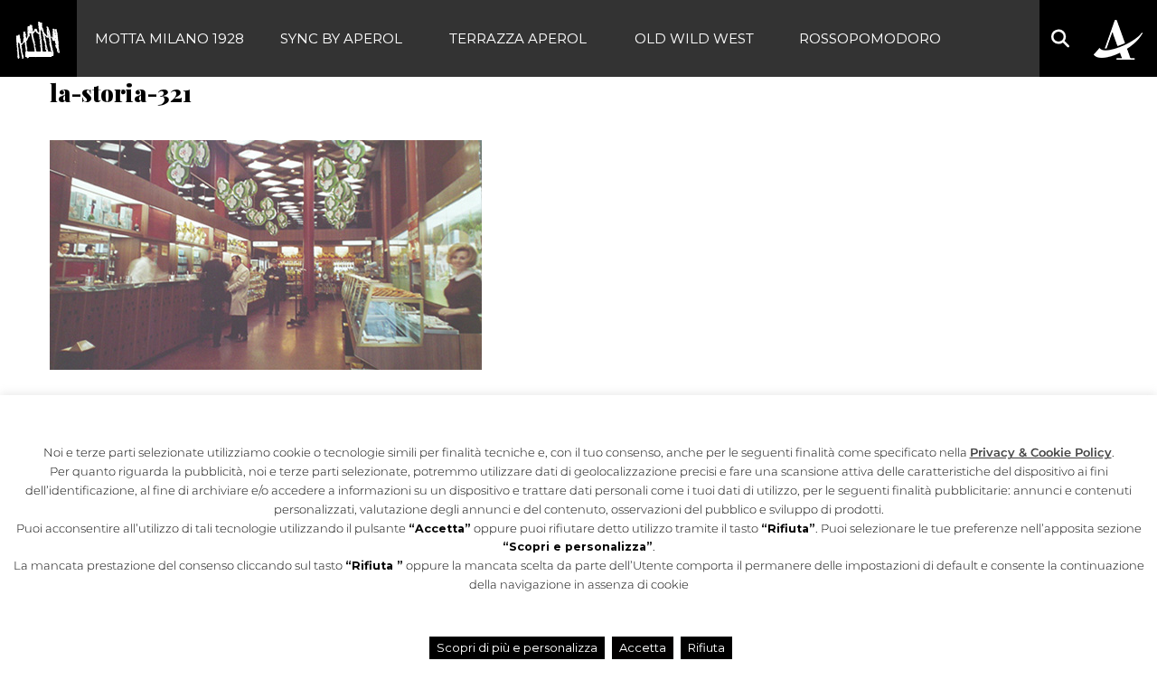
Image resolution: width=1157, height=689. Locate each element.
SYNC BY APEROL (341, 38)
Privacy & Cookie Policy (1041, 452)
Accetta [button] (642, 647)
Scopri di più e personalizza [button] (517, 647)
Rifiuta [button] (706, 647)
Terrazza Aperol (518, 38)
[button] (1059, 38)
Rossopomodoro (870, 38)
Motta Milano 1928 (169, 38)
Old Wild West (694, 38)
